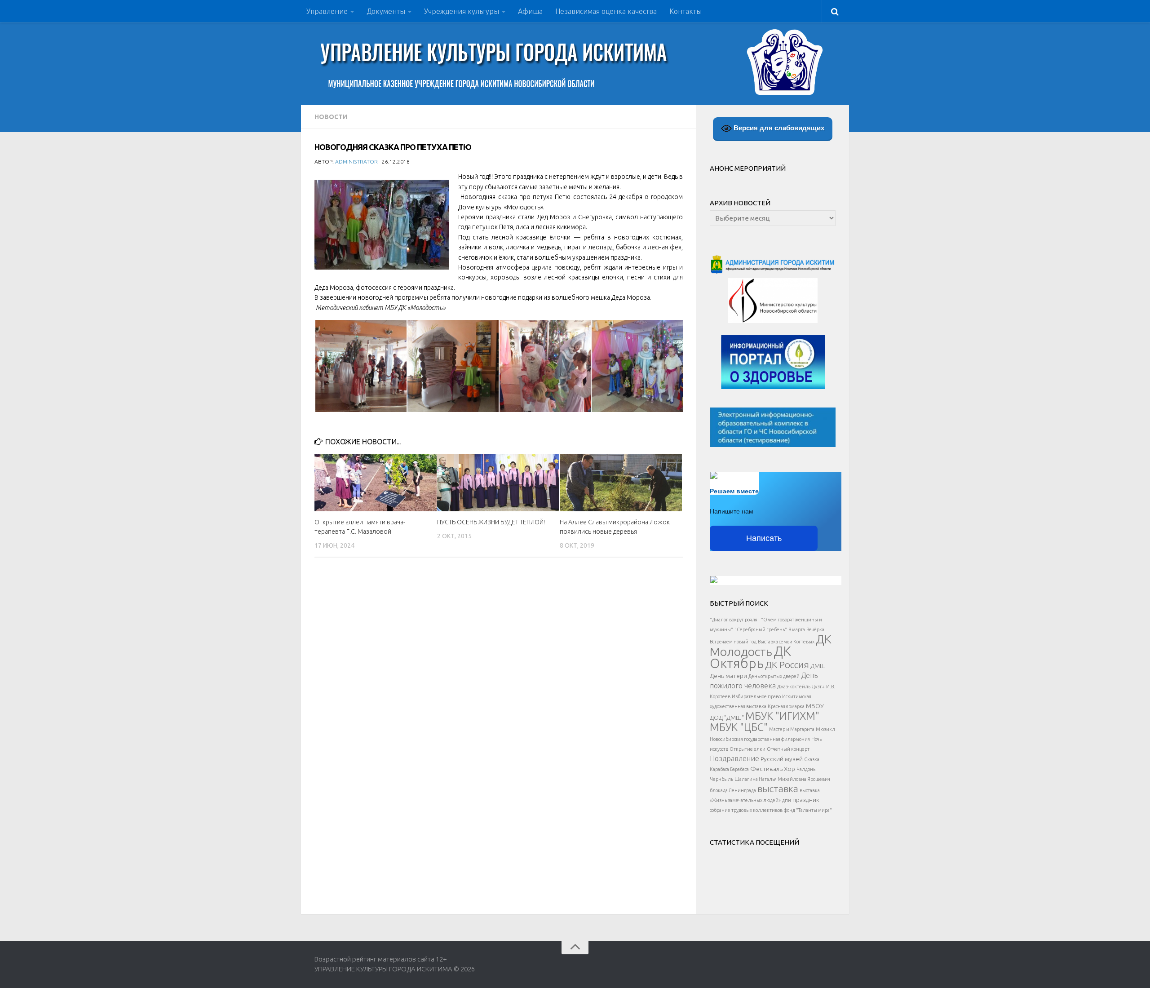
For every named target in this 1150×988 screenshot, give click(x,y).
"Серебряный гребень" (760, 629)
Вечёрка (815, 629)
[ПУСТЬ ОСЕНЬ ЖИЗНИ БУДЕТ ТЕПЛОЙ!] (498, 482)
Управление (327, 11)
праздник (805, 799)
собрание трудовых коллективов (746, 810)
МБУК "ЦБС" (739, 727)
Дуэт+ (818, 686)
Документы (386, 11)
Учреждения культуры (461, 11)
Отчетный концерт (788, 749)
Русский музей (782, 758)
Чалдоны (806, 769)
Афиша (530, 11)
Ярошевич (819, 779)
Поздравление (734, 758)
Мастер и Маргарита (791, 729)
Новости (330, 116)
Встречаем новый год (733, 641)
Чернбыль (721, 779)
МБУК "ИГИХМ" (782, 716)
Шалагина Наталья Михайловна (770, 779)
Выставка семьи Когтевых (786, 641)
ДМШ (818, 665)
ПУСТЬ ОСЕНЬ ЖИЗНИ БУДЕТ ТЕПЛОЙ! (491, 522)
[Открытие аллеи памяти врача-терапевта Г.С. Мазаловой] (375, 482)
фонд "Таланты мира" (808, 810)
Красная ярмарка (786, 706)
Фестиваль (766, 768)
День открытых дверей (774, 676)
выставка (777, 788)
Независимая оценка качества (606, 11)
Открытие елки (747, 749)
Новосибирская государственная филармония (760, 739)
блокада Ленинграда (733, 790)
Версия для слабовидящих (778, 128)
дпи (786, 800)
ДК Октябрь (750, 657)
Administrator (356, 161)
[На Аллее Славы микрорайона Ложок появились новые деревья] (621, 482)
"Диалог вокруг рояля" (735, 619)
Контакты (685, 11)
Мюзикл (825, 729)
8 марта (796, 629)
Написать (764, 538)
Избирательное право (756, 696)
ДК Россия (787, 664)
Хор (789, 768)
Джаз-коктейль (793, 686)
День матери (728, 675)
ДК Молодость (771, 645)
